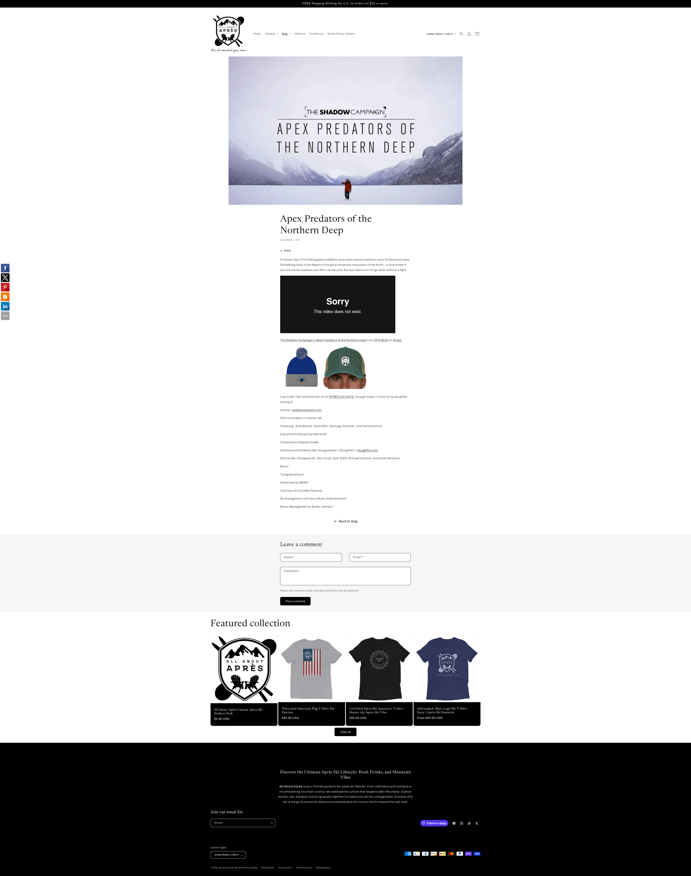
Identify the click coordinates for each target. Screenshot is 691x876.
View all (345, 732)
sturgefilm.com (367, 450)
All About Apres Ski (228, 868)
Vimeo (397, 340)
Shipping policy (323, 867)
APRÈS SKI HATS (341, 396)
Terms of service (304, 867)
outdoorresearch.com (306, 410)
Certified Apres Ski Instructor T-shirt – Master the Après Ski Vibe (377, 710)
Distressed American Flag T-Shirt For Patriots (308, 710)
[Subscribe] (271, 823)
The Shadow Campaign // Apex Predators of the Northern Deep (323, 340)
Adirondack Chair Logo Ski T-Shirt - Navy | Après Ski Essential (443, 710)
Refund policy (268, 867)
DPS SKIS (381, 340)
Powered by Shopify (248, 868)
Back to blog (348, 521)
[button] (271, 34)
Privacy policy (285, 867)
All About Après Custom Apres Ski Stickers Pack (238, 711)
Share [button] (287, 250)
